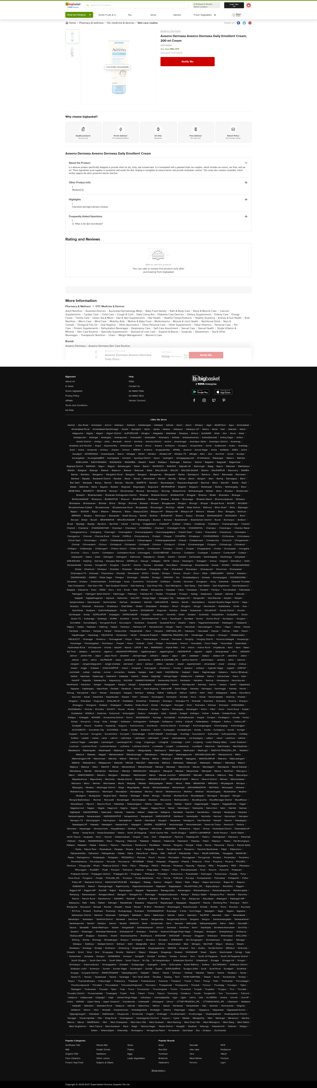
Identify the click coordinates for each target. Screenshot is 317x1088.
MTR (223, 1045)
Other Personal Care (154, 324)
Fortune (225, 1058)
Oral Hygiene (109, 324)
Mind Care (101, 321)
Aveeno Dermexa (170, 31)
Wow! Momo (196, 1058)
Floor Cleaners (72, 1058)
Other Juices (103, 1058)
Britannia (162, 1058)
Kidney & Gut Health (230, 318)
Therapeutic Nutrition (94, 335)
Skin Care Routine (88, 331)
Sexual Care (189, 328)
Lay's (223, 1062)
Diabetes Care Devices (172, 314)
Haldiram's (163, 1062)
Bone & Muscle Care (205, 311)
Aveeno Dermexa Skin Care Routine (109, 346)
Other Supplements (181, 324)
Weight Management (131, 335)
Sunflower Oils (72, 1045)
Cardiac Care (92, 314)
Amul (161, 1045)
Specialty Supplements (115, 331)
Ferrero (193, 1062)
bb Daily (69, 410)
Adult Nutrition (74, 311)
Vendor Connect (137, 400)
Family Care (83, 318)
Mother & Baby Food (140, 321)
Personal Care (223, 324)
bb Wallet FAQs (136, 391)
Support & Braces (169, 331)
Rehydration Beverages (115, 328)
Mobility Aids (118, 321)
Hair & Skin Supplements (131, 318)
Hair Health (155, 318)
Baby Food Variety (156, 311)
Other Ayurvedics (130, 324)
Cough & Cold (126, 314)
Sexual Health (207, 328)
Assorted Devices (96, 311)
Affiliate (69, 400)
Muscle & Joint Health (186, 321)
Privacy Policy (72, 395)
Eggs (130, 1053)
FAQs (131, 381)
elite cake (194, 1049)
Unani (112, 335)
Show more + (158, 1070)
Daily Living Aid (146, 314)
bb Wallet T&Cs (136, 395)
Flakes (130, 1049)
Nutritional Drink (211, 321)
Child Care (109, 314)
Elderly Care (222, 314)
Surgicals (187, 331)
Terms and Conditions (76, 405)
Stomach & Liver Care (144, 331)
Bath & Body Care (181, 311)
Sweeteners (203, 331)
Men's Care (86, 321)
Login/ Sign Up (234, 5)
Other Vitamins (203, 324)
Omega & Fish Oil (88, 324)
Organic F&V (71, 1053)
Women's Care (153, 335)
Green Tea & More (103, 318)
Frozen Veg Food (74, 1062)
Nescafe (194, 1045)
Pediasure (226, 1049)
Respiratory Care (141, 328)
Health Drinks (103, 1049)
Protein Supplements (87, 328)
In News (69, 386)
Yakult (224, 1053)
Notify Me (188, 61)
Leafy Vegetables (136, 1058)
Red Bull (162, 1049)
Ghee (130, 1045)
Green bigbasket (73, 391)
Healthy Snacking (206, 318)
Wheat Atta (101, 1045)
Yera (192, 1053)
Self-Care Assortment (167, 328)
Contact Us (134, 386)
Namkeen (101, 1053)
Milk (67, 1049)
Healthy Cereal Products (179, 318)
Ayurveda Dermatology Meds (126, 311)
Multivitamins (163, 321)
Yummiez (163, 1053)
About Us (70, 381)
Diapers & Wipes (104, 1062)
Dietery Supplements (200, 314)
